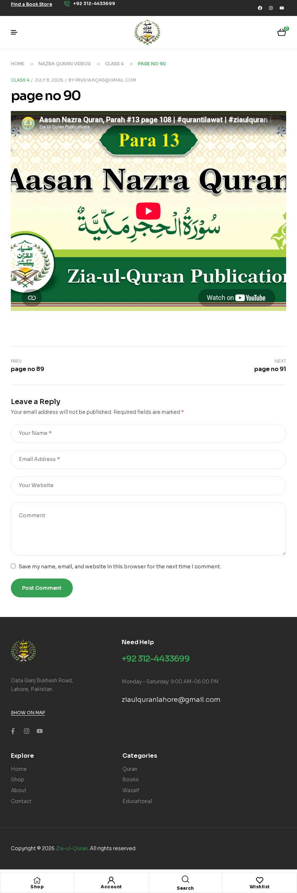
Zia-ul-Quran (72, 848)
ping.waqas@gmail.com (105, 80)
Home (17, 63)
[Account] (111, 880)
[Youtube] (281, 8)
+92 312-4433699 (156, 659)
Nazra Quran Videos (64, 63)
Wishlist (260, 886)
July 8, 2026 (48, 80)
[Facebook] (260, 8)
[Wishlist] (259, 880)
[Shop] (37, 880)
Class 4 (114, 63)
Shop (37, 886)
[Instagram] (271, 8)
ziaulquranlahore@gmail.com (171, 700)
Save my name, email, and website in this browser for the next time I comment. (119, 566)
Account (111, 886)
